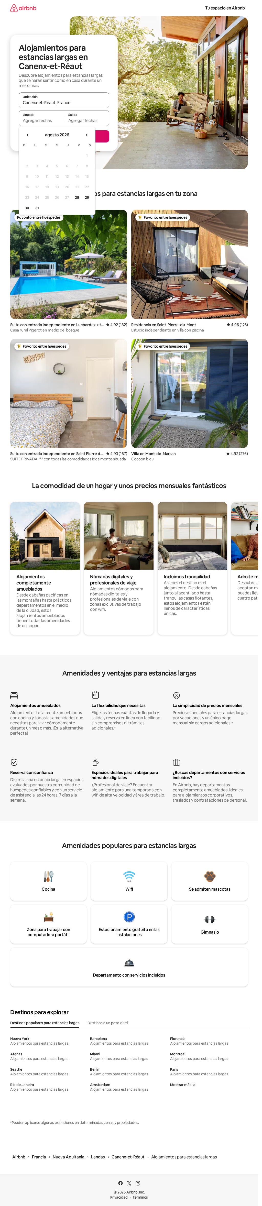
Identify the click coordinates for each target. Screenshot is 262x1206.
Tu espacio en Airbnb (225, 8)
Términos (140, 1197)
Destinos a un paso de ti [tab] (108, 1023)
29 (87, 197)
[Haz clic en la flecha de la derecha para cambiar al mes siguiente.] (86, 135)
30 (27, 208)
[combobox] (64, 102)
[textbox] (41, 120)
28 (77, 197)
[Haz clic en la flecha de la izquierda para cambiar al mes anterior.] (27, 135)
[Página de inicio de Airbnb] (23, 8)
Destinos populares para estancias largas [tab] (44, 1023)
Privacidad (119, 1197)
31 (37, 208)
